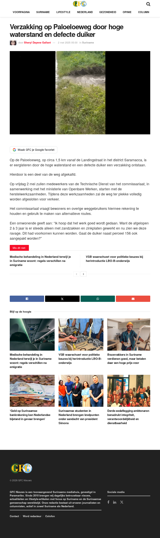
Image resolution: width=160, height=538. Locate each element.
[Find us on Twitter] (122, 502)
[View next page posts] (83, 274)
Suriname (43, 12)
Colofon (50, 516)
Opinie (127, 12)
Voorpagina (21, 12)
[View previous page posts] (76, 274)
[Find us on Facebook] (108, 502)
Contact (14, 516)
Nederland (85, 12)
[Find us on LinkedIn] (114, 502)
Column (143, 12)
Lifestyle (63, 12)
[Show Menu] (11, 3)
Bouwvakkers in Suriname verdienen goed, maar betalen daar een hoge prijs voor (126, 358)
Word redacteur (32, 516)
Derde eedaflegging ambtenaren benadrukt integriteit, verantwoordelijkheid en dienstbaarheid (128, 417)
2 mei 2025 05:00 (67, 42)
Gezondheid (107, 12)
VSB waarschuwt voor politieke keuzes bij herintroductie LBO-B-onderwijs (114, 258)
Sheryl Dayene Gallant (37, 42)
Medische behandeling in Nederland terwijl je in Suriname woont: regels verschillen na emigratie (40, 260)
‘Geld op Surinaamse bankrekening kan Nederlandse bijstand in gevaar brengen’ (30, 415)
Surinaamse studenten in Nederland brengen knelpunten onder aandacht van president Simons (79, 417)
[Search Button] (148, 3)
